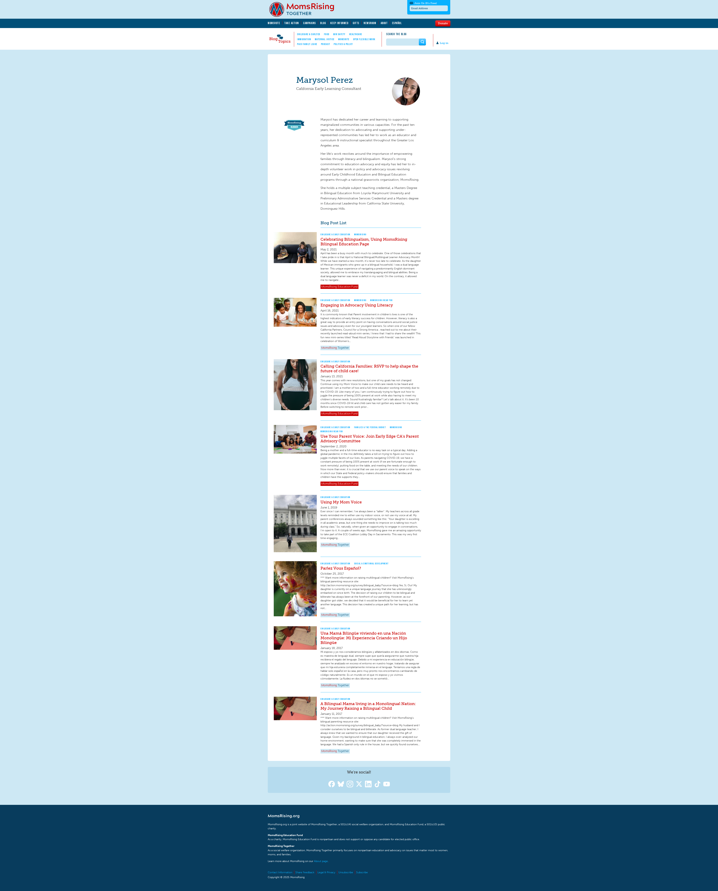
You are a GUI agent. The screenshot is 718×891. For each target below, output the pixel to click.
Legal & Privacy (326, 872)
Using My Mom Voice (341, 502)
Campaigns (309, 23)
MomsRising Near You (381, 300)
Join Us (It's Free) (425, 3)
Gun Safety (339, 34)
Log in (444, 43)
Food (326, 34)
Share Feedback (304, 872)
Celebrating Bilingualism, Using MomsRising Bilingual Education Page (363, 241)
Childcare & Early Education (335, 234)
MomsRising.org (304, 9)
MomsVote (274, 23)
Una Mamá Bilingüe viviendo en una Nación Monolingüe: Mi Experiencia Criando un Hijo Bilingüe (363, 638)
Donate (443, 23)
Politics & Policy (343, 44)
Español (397, 23)
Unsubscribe (345, 872)
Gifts (356, 23)
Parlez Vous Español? (340, 568)
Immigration (304, 39)
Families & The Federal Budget (370, 427)
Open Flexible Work (364, 39)
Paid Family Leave (307, 44)
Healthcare (355, 34)
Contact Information (280, 872)
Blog (323, 23)
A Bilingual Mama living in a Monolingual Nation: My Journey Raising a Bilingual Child (368, 706)
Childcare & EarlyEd (308, 34)
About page (321, 861)
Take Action (291, 23)
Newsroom (370, 23)
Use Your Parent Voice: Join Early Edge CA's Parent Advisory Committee (369, 438)
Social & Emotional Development (371, 563)
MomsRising (360, 234)
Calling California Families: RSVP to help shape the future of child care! (369, 368)
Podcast (325, 44)
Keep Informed (339, 23)
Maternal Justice (325, 39)
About (384, 23)
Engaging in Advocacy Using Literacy (356, 305)
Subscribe (362, 872)
